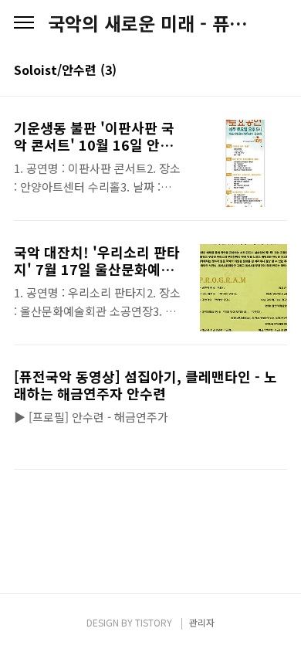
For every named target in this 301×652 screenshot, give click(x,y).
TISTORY (153, 622)
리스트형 (278, 71)
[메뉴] (23, 23)
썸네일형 (256, 71)
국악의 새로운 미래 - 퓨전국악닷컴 (150, 23)
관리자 (202, 622)
